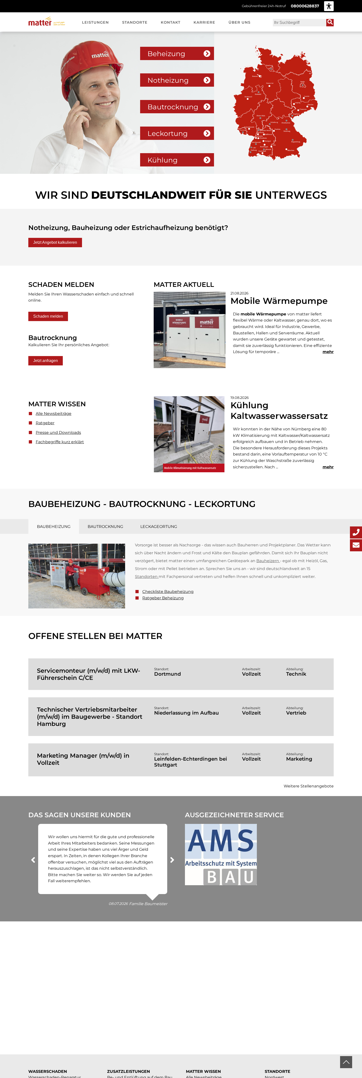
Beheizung (166, 53)
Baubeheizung (53, 526)
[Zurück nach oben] (346, 1062)
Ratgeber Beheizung (163, 598)
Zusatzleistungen (128, 1071)
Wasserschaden (47, 1071)
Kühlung (163, 160)
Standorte (277, 1071)
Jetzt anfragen (45, 361)
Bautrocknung (173, 107)
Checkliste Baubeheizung (168, 591)
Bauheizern (267, 560)
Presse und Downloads (58, 432)
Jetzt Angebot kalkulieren (55, 242)
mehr (328, 351)
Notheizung (168, 80)
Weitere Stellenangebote (309, 786)
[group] (329, 6)
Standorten (146, 576)
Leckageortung (158, 526)
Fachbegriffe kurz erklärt (60, 442)
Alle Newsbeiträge (53, 413)
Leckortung (168, 133)
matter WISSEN (203, 1071)
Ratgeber (45, 423)
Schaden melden (48, 316)
